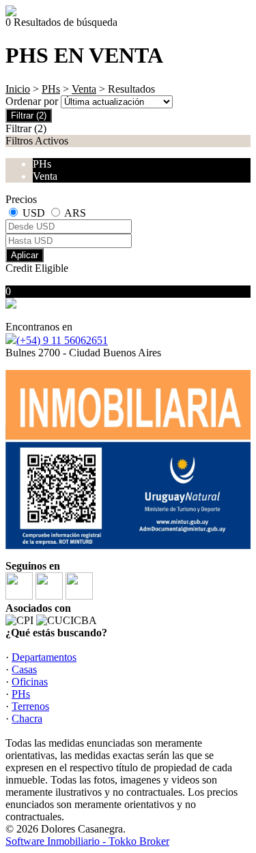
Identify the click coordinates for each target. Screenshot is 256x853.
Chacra (27, 718)
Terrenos (30, 706)
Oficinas (30, 681)
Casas (24, 669)
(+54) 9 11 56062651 (62, 340)
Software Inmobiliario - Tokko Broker (87, 841)
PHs (51, 89)
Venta (84, 89)
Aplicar (24, 255)
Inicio (17, 89)
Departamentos (44, 657)
